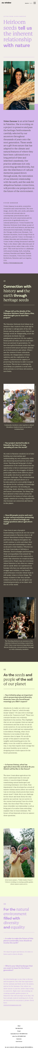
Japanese (27, 3)
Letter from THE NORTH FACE (19, 1036)
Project (19, 1031)
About (19, 1026)
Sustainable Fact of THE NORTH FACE (19, 1033)
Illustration (19, 1039)
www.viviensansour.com (12, 1005)
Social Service (19, 1041)
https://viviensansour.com (13, 263)
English (31, 3)
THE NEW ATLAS (19, 1028)
